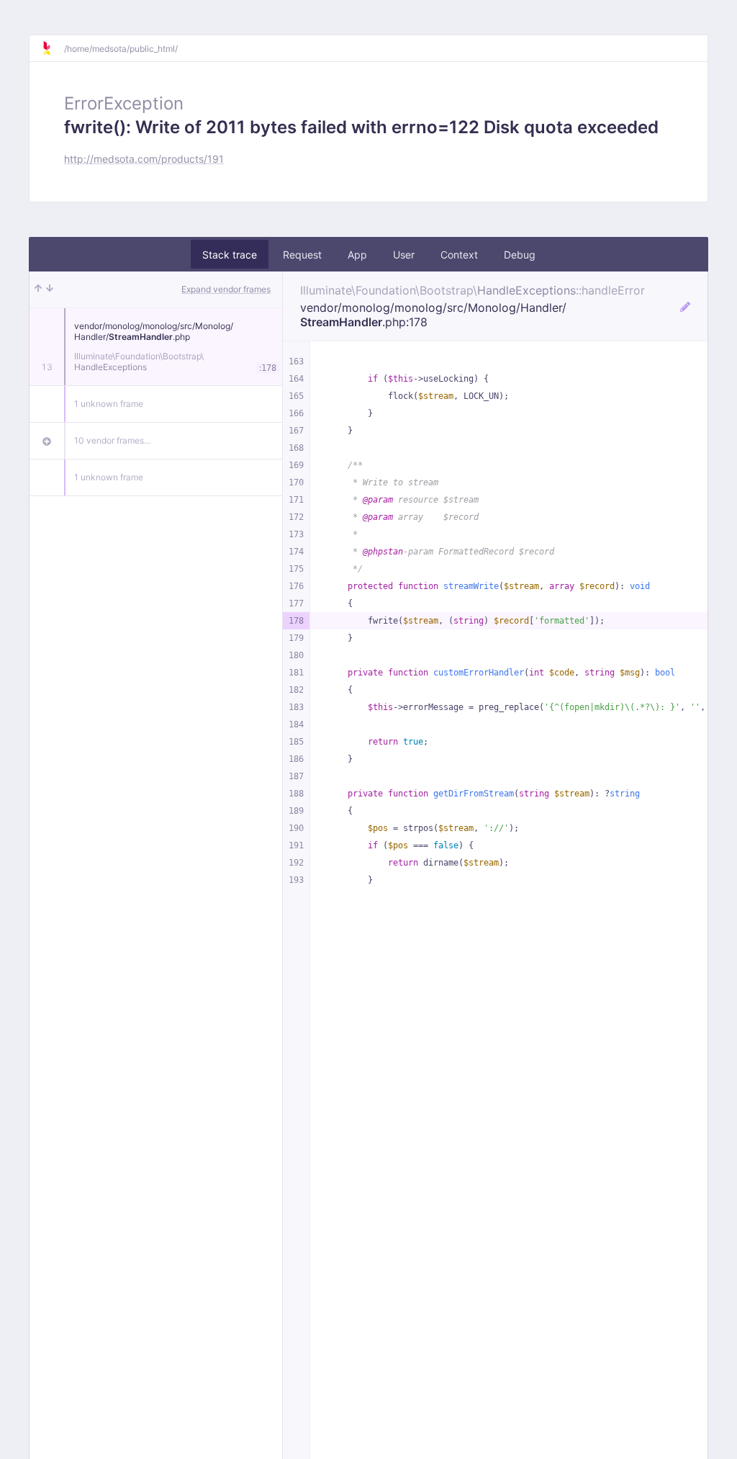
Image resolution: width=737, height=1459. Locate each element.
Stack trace (229, 254)
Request (302, 254)
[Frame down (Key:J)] (49, 289)
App (357, 254)
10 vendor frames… (112, 440)
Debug (519, 254)
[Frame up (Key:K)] (38, 289)
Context (459, 254)
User (404, 254)
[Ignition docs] (52, 48)
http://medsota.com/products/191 (144, 159)
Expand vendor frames (226, 289)
